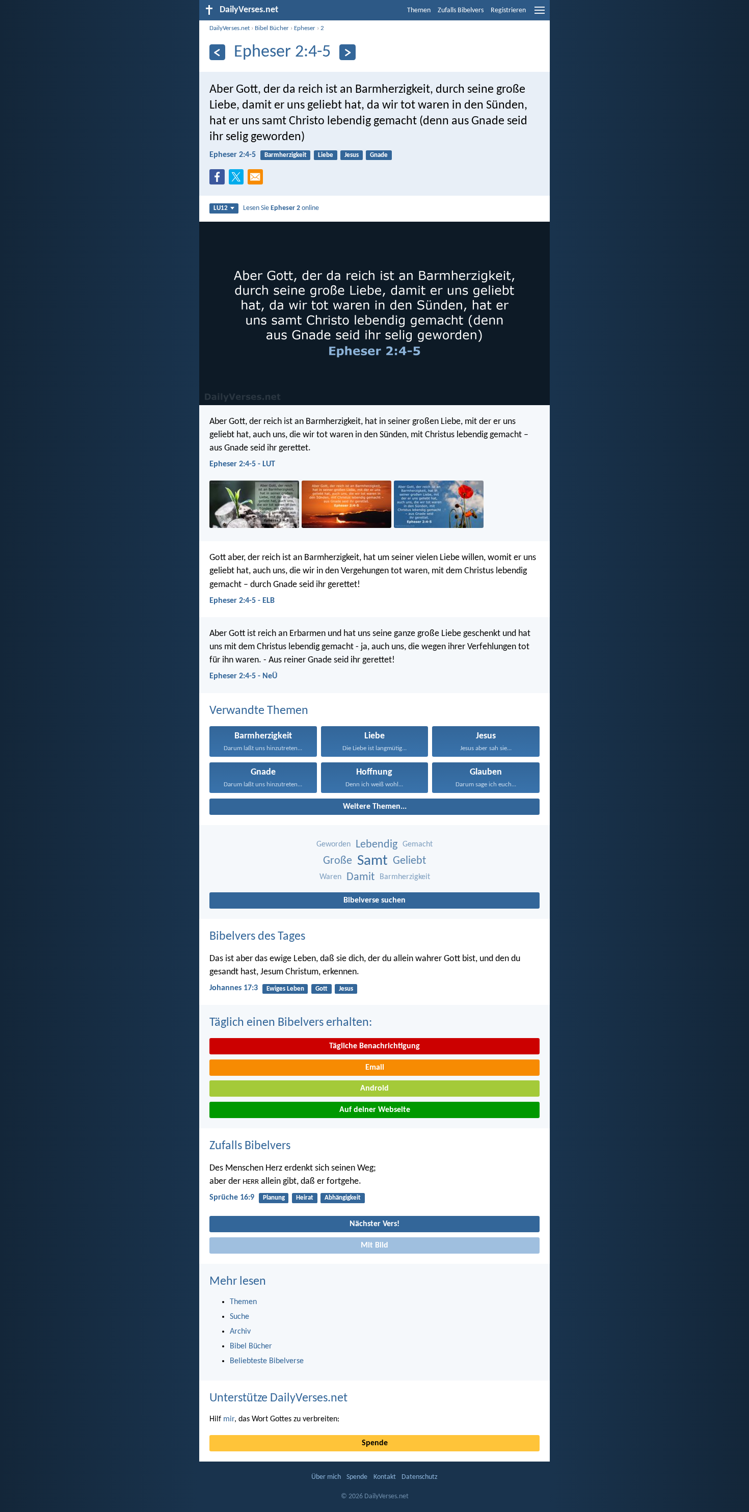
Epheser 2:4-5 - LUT (242, 464)
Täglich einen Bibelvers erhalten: (290, 1023)
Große (337, 861)
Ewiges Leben (285, 989)
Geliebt (409, 861)
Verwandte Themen (258, 711)
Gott (321, 989)
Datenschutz (420, 1477)
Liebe (325, 155)
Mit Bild (374, 1245)
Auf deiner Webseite (374, 1110)
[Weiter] (347, 52)
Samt (372, 861)
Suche (239, 1317)
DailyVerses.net (229, 28)
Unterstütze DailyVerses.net (278, 1398)
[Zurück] (217, 52)
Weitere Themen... (375, 807)
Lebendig (376, 845)
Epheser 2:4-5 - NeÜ (243, 676)
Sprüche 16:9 (231, 1197)
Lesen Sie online (281, 208)
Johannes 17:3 (233, 988)
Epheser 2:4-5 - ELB (242, 601)
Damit (360, 877)
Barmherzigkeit (285, 155)
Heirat (304, 1198)
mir (228, 1419)
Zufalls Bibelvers (461, 10)
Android (374, 1088)
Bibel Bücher (272, 28)
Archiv (240, 1332)
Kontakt (384, 1477)
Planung (274, 1198)
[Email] (257, 180)
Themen (419, 10)
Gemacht (418, 844)
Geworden (333, 844)
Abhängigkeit (343, 1198)
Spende (375, 1443)
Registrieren (508, 10)
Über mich (326, 1477)
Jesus (351, 155)
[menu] (539, 14)
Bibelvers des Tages (257, 937)
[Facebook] (219, 180)
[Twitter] (238, 180)
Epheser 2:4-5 (232, 155)
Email (374, 1068)
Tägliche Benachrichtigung (374, 1046)
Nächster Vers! (374, 1224)
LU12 (220, 208)
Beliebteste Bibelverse (267, 1361)
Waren (330, 877)
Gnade (379, 155)
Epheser (304, 28)
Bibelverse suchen (374, 900)
